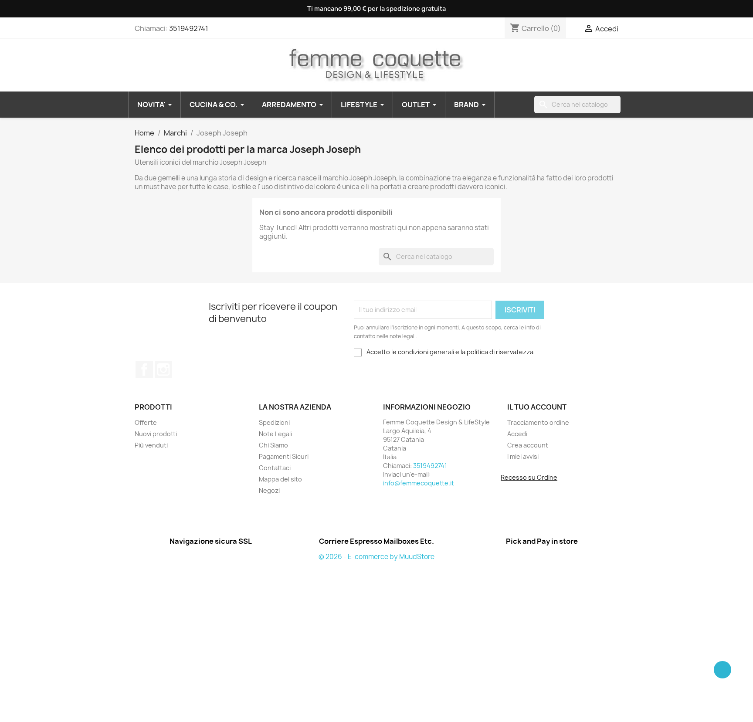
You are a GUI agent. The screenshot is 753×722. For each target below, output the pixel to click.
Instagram (163, 369)
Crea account (527, 445)
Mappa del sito (280, 479)
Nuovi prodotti (156, 434)
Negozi (269, 490)
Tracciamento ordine (538, 422)
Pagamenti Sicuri (284, 456)
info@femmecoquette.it (418, 483)
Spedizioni (274, 422)
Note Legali (275, 434)
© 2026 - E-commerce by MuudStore (376, 556)
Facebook (144, 369)
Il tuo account (536, 407)
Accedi (517, 434)
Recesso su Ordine (529, 477)
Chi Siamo (273, 445)
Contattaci (275, 468)
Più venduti (151, 445)
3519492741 (188, 28)
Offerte (146, 422)
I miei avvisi (523, 456)
